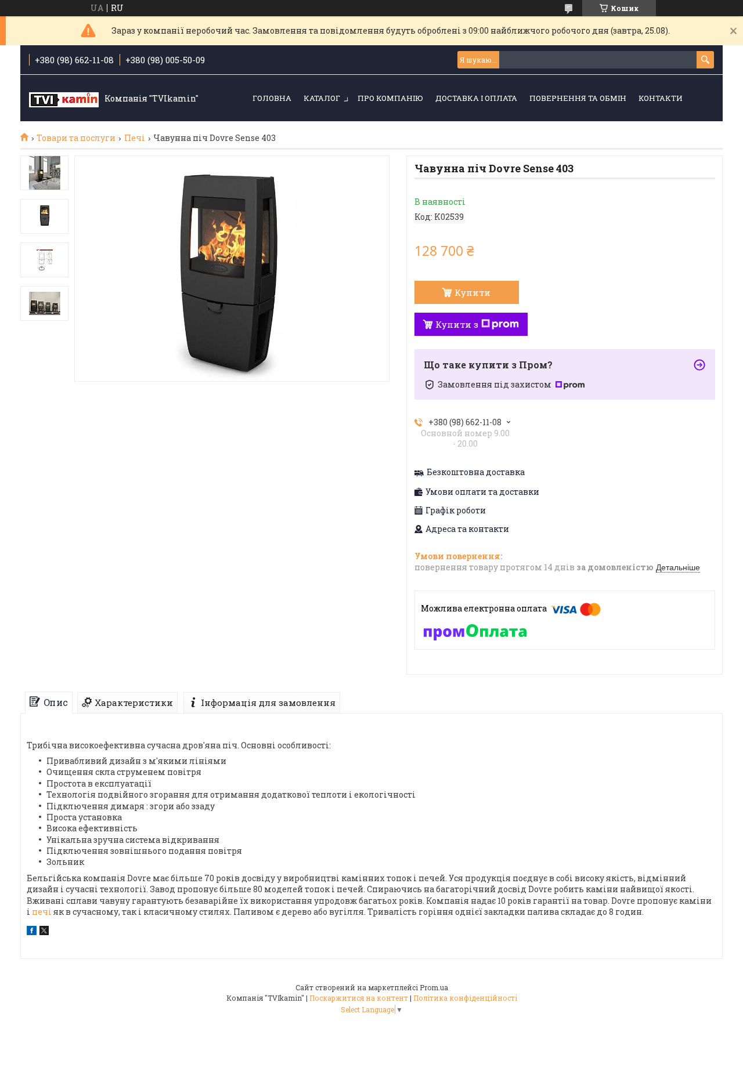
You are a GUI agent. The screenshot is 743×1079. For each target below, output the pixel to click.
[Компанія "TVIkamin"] (64, 98)
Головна (272, 98)
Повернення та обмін (577, 98)
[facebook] (32, 931)
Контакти (661, 98)
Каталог (322, 98)
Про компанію (390, 98)
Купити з (456, 324)
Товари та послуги (76, 138)
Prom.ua (434, 987)
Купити (472, 292)
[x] (44, 931)
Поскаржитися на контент (358, 997)
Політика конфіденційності (465, 997)
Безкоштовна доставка (476, 472)
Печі (134, 138)
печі (42, 911)
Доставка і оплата (476, 98)
